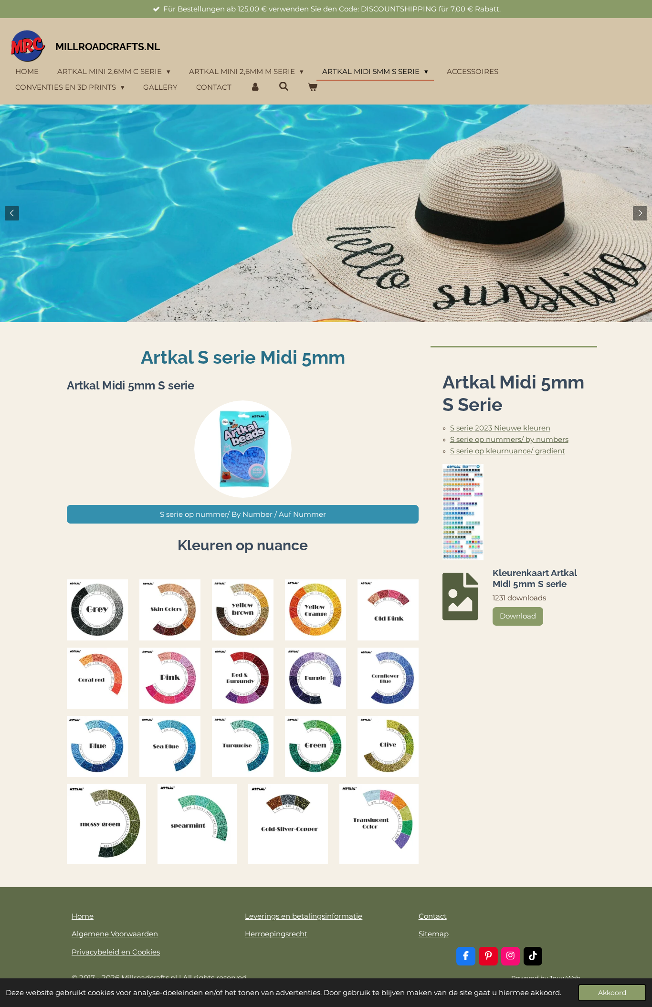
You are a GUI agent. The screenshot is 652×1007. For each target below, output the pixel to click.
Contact (433, 916)
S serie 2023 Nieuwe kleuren (500, 427)
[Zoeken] (283, 87)
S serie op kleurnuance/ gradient (507, 450)
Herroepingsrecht (276, 933)
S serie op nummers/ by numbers (509, 439)
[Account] (255, 87)
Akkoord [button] (612, 993)
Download (518, 615)
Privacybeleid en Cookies (116, 951)
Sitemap (434, 933)
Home (83, 916)
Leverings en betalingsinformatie (303, 916)
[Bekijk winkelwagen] (312, 87)
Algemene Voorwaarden (115, 933)
